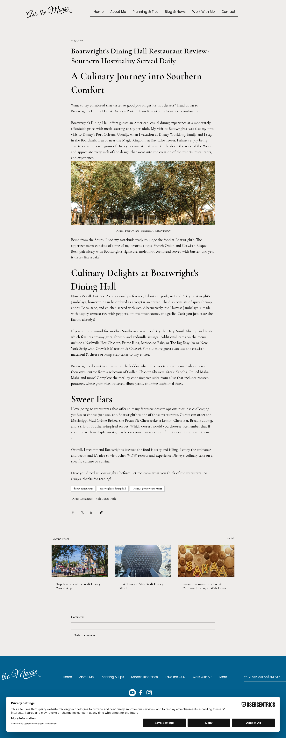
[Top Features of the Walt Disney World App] (80, 561)
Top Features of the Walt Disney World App (78, 586)
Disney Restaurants (82, 498)
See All (230, 538)
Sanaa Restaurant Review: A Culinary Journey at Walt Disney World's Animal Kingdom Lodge (204, 586)
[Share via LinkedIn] (92, 512)
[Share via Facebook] (73, 512)
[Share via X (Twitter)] (82, 512)
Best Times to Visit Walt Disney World (141, 586)
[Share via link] (101, 512)
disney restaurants (83, 488)
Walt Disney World (106, 498)
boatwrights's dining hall (113, 488)
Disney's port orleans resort (147, 488)
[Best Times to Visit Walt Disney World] (143, 561)
